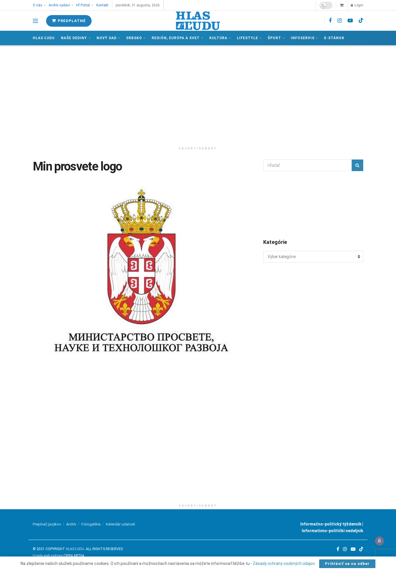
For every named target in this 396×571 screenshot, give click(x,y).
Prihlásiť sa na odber (347, 563)
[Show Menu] (35, 21)
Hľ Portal (83, 5)
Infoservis (303, 38)
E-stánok (334, 38)
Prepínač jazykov (47, 524)
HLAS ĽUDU (75, 549)
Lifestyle (247, 38)
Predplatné (71, 21)
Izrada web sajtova (48, 556)
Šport (274, 38)
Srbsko (134, 38)
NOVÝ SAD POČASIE (313, 204)
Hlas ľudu (44, 38)
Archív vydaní (59, 5)
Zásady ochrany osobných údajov (284, 563)
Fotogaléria (91, 524)
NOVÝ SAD (107, 38)
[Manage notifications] (379, 540)
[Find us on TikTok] (361, 20)
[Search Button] (357, 165)
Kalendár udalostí (120, 524)
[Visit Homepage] (198, 21)
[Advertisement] (198, 94)
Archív (71, 524)
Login (358, 5)
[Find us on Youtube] (350, 20)
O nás (37, 5)
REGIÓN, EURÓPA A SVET (176, 38)
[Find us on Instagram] (339, 20)
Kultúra (218, 38)
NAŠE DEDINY (74, 38)
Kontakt (102, 5)
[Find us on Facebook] (330, 20)
